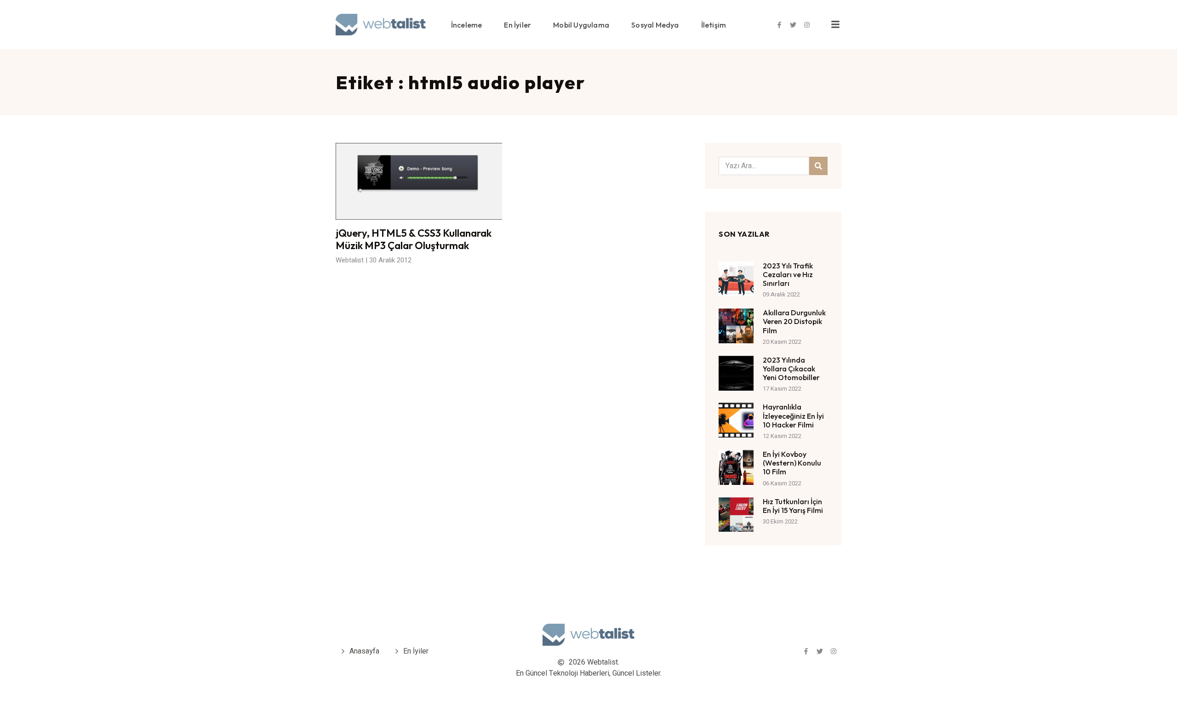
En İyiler (517, 24)
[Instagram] (807, 25)
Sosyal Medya (655, 24)
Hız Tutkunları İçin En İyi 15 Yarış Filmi (793, 506)
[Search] (818, 166)
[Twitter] (793, 25)
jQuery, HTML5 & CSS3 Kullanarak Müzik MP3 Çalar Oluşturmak (413, 239)
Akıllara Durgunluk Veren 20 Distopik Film (794, 321)
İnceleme (466, 24)
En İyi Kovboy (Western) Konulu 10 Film (792, 462)
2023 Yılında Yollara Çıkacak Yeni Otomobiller (791, 368)
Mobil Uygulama (581, 24)
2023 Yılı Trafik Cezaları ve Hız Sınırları (788, 274)
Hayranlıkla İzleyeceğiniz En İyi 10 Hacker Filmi (793, 415)
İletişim (713, 24)
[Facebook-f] (779, 25)
